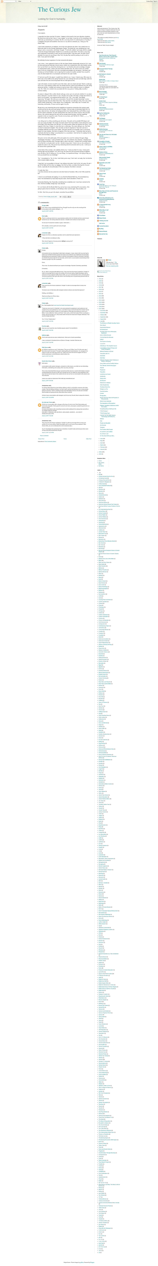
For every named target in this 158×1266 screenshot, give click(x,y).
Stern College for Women (105, 1087)
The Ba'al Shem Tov (105, 387)
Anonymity (101, 520)
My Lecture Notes (110, 40)
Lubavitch (101, 854)
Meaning (101, 873)
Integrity (101, 778)
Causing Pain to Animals (105, 599)
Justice (100, 817)
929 (100, 474)
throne (100, 1141)
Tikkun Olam (102, 1145)
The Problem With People (106, 429)
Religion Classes (100, 272)
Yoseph (100, 1219)
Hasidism (101, 732)
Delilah (100, 646)
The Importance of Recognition (107, 403)
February (102, 447)
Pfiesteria (101, 950)
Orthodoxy (101, 931)
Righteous (101, 1003)
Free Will (101, 696)
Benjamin (101, 546)
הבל (100, 1234)
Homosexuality (102, 752)
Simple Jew (101, 1067)
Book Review (102, 583)
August (102, 319)
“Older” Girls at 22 (103, 114)
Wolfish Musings (103, 129)
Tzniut (100, 1169)
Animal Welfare (102, 517)
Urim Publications (103, 1173)
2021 (100, 278)
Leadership (101, 832)
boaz (100, 579)
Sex (100, 1035)
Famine (100, 685)
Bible (100, 560)
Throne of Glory (102, 1143)
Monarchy (101, 892)
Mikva (100, 884)
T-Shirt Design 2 (104, 411)
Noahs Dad (102, 79)
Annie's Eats (102, 101)
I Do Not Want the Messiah (106, 337)
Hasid (100, 730)
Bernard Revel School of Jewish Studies (109, 553)
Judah (100, 813)
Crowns (101, 180)
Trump (100, 1156)
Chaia (100, 605)
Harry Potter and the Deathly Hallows (109, 363)
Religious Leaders (103, 994)
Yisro (100, 1209)
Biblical (100, 568)
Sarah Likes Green (47, 361)
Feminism (101, 687)
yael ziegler (101, 1193)
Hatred (101, 339)
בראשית (100, 1232)
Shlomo (100, 1057)
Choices (101, 618)
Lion (100, 843)
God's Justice (102, 717)
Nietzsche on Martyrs (105, 382)
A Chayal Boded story (105, 204)
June (101, 438)
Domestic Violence (103, 652)
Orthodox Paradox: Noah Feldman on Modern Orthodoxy (109, 360)
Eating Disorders (103, 659)
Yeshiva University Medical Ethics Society (109, 1202)
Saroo (100, 1020)
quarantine (101, 972)
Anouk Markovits (103, 524)
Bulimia (100, 590)
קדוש (100, 1248)
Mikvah (100, 886)
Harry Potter (102, 728)
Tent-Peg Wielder (103, 1111)
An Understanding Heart (105, 509)
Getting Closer (102, 711)
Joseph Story (102, 810)
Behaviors (101, 539)
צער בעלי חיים (102, 1247)
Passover (101, 942)
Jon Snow (101, 800)
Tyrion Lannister (103, 1160)
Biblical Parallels (103, 569)
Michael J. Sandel (103, 882)
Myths (100, 905)
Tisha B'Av (102, 372)
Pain (100, 935)
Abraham (101, 489)
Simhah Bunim (102, 1065)
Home (65, 439)
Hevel (100, 737)
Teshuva (101, 1113)
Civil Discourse (102, 622)
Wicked (100, 1187)
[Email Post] (60, 196)
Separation (101, 1033)
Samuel (100, 1014)
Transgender (102, 1154)
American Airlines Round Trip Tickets (108, 504)
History (100, 741)
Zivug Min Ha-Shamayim (105, 1228)
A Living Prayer (103, 97)
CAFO (100, 596)
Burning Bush (102, 594)
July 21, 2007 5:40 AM (47, 380)
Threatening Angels (103, 1138)
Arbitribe (101, 179)
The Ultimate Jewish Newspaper (108, 365)
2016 (100, 289)
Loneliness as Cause (105, 374)
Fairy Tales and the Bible (105, 683)
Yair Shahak (102, 1195)
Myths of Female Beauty (105, 907)
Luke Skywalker (103, 856)
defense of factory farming (105, 644)
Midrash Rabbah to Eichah (106, 351)
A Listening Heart (103, 478)
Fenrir (100, 689)
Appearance (102, 526)
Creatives (101, 633)
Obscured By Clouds (104, 157)
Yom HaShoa (102, 1211)
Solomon (101, 1078)
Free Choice (102, 211)
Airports (102, 367)
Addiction (101, 498)
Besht (100, 556)
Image (100, 772)
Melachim (101, 875)
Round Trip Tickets (103, 1005)
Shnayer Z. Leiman (103, 1061)
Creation (101, 631)
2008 (100, 306)
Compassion (102, 624)
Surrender (102, 355)
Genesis (101, 709)
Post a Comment (44, 435)
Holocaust (101, 747)
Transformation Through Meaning (107, 1152)
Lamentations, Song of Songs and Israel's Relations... (108, 348)
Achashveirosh (102, 495)
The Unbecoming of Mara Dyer (106, 1132)
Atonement (101, 528)
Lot (99, 851)
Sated (100, 1022)
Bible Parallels (102, 566)
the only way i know (47, 402)
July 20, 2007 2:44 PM (47, 228)
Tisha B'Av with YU (104, 353)
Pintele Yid (101, 960)
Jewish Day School (103, 795)
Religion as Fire (104, 389)
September (103, 317)
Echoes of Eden (103, 661)
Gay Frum (101, 706)
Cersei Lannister (103, 601)
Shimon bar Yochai (103, 1055)
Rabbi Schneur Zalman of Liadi (106, 988)
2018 (100, 285)
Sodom (100, 1076)
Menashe (101, 877)
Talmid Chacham (103, 1098)
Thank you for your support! (105, 119)
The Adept (101, 1119)
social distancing (103, 1072)
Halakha (101, 726)
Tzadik (100, 1166)
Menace (101, 164)
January (102, 449)
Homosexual (102, 751)
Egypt (100, 665)
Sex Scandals (102, 1039)
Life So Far (102, 223)
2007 (100, 308)
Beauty (100, 537)
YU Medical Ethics (103, 1220)
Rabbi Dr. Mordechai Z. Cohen (106, 985)
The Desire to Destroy (105, 341)
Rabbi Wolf (101, 990)
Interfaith (101, 782)
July (101, 321)
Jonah (100, 802)
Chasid (100, 609)
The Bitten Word (103, 85)
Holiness (101, 745)
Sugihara (101, 1089)
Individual (101, 774)
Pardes (100, 937)
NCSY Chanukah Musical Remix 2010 (108, 910)
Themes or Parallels (104, 1134)
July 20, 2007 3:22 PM (47, 298)
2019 (100, 283)
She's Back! (103, 325)
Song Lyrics (103, 378)
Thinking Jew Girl (103, 220)
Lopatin (100, 847)
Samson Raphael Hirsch (105, 1013)
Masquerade (102, 871)
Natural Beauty (103, 231)
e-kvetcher (45, 233)
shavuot (101, 1048)
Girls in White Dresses (105, 335)
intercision (101, 780)
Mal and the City (103, 234)
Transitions (101, 70)
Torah (100, 1147)
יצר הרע (100, 1239)
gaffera (82, 1262)
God (101, 421)
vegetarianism (102, 1177)
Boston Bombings (103, 586)
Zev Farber (101, 1224)
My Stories (108, 42)
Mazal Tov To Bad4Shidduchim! (106, 153)
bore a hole (101, 584)
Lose (100, 849)
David (100, 637)
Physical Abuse (102, 957)
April (101, 443)
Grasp (100, 721)
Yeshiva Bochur (102, 1199)
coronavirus (102, 627)
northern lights (102, 922)
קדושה (100, 1250)
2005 (100, 454)
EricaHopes (102, 215)
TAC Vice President (103, 1093)
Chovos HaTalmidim (104, 620)
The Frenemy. (102, 107)
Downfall (101, 654)
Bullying (101, 592)
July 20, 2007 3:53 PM (47, 330)
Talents (100, 1097)
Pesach (100, 948)
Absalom (101, 491)
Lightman (101, 841)
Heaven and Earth (103, 93)
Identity (100, 770)
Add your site (105, 272)
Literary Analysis (103, 845)
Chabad (101, 603)
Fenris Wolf (101, 691)
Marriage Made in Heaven (105, 869)
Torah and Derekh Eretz (104, 1149)
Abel (100, 487)
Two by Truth (102, 173)
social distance (102, 1070)
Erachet (44, 326)
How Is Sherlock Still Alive (105, 754)
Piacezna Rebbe (103, 958)
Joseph (100, 808)
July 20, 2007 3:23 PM (47, 321)
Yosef (100, 1217)
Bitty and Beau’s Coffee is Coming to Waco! (108, 80)
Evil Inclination (102, 676)
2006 (100, 452)
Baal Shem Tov (102, 533)
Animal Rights (102, 515)
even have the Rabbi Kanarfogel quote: (64, 305)
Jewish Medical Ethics (104, 798)
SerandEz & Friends (104, 141)
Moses (100, 894)
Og (99, 925)
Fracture (101, 695)
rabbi (100, 977)
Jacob (100, 789)
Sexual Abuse (102, 1041)
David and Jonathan (104, 639)
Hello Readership (104, 385)
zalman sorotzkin (103, 1222)
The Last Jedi (102, 1126)
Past (100, 944)
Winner (100, 1189)
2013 (100, 296)
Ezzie (43, 216)
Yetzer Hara (102, 1207)
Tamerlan (101, 1104)
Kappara (101, 819)
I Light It (100, 769)
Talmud (100, 1100)
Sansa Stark (102, 1016)
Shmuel (100, 1059)
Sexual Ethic (102, 1044)
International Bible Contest (105, 784)
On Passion (103, 380)
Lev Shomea (102, 836)
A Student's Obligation (104, 482)
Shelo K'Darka (102, 1050)
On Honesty (103, 425)
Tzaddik (101, 1164)
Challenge (101, 607)
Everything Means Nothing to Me (108, 409)
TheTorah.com (102, 1136)
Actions (100, 497)
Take (100, 1095)
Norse (100, 918)
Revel (100, 1001)
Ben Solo (101, 545)
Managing (101, 864)
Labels (100, 830)
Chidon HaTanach (103, 614)
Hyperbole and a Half (104, 162)
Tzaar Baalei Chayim (104, 1162)
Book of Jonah (102, 581)
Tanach (100, 1106)
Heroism (101, 736)
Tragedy (101, 1151)
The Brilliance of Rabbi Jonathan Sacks (110, 323)
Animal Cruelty (102, 513)
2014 (100, 293)
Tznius (100, 1167)
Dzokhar (101, 655)
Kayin (100, 821)
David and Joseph (103, 640)
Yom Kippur (101, 1213)
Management (102, 862)
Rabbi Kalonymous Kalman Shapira (107, 986)
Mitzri (100, 890)
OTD (100, 933)
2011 (100, 300)
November (103, 312)
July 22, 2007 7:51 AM (47, 415)
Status (100, 1082)
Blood (100, 577)
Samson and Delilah (104, 1011)
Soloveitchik (102, 1080)
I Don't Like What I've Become (105, 130)
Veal (100, 1175)
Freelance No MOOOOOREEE (106, 109)
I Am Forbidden (102, 767)
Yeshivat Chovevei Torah (105, 1206)
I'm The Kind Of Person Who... (107, 436)
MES (100, 881)
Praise (100, 175)
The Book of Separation (104, 1121)
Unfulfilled (101, 1171)
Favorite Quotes (104, 391)
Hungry (100, 765)
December (103, 310)
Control (102, 393)
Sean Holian (102, 1027)
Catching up (102, 206)
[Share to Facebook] (68, 197)
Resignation (103, 395)
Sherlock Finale (102, 1054)
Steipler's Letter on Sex (104, 1085)
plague (100, 962)
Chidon (100, 612)
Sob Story (102, 358)
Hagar (100, 724)
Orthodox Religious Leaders (106, 929)
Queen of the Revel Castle (105, 973)
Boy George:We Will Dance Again (106, 64)
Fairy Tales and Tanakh (104, 682)
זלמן (100, 1237)
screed (100, 1026)
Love (100, 853)
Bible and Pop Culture (104, 562)
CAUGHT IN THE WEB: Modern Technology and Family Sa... (108, 416)
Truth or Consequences (104, 169)
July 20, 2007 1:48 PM (47, 211)
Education (101, 663)
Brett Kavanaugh (103, 588)
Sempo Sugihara (103, 1031)
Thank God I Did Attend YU (105, 1117)
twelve (100, 193)
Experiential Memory (105, 327)
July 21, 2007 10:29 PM (48, 397)
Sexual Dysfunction (103, 1042)
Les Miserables (102, 834)
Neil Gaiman (102, 912)
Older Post (88, 439)
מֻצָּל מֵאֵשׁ (101, 1243)
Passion (101, 940)
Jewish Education (103, 797)
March (102, 445)
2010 (100, 302)
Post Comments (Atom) (50, 441)
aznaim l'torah (102, 531)
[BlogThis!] (65, 197)
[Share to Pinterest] (70, 197)
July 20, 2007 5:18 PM (47, 342)
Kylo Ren (101, 828)
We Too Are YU (102, 1182)
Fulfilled (101, 700)
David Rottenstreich (103, 642)
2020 (100, 280)
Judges (100, 815)
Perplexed (102, 370)
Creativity (101, 635)
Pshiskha (101, 966)
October (102, 314)
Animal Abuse (102, 511)
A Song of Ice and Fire (104, 480)
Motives (102, 418)
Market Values (102, 868)
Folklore (101, 693)
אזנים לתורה (101, 1230)
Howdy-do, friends (103, 200)
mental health (102, 879)
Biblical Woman (102, 571)
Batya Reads (102, 218)
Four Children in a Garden (105, 142)
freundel (101, 698)
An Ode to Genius (103, 158)
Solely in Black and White (105, 146)
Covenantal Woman (104, 629)
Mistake (100, 888)
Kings (100, 826)
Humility (101, 763)
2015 (100, 291)
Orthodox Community (104, 927)
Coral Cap (101, 184)
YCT (100, 1197)
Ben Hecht (101, 543)
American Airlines (103, 502)
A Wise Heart (102, 483)
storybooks (102, 376)
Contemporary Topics (104, 626)
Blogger (92, 1262)
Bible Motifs (101, 564)
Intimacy (101, 785)
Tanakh (100, 1108)
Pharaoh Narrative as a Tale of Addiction (109, 953)
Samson (101, 1009)
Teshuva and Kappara (104, 1115)
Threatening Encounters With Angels (108, 1139)
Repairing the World (104, 996)
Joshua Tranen (102, 812)
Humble (101, 761)
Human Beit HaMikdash (104, 759)
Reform (100, 992)
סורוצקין (100, 1245)
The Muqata (102, 118)
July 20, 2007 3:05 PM (47, 243)
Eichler (100, 668)
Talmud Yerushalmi (103, 1102)
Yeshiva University (103, 1200)
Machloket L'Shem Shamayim (106, 858)
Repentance (102, 998)
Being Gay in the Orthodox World (107, 541)
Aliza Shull (101, 500)
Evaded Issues (102, 674)
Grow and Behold (103, 723)
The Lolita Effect (103, 1128)
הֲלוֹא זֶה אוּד (101, 1235)
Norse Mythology (103, 920)
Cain (100, 597)
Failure (100, 680)
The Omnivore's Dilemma (105, 1130)
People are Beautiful (105, 423)
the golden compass (104, 1123)
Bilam (100, 573)
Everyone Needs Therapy (105, 68)
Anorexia (101, 522)
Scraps (44, 205)
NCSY (100, 909)
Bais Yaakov (102, 535)
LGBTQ (100, 840)
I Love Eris (102, 343)
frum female (102, 63)
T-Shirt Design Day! (105, 413)
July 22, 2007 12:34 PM (48, 432)
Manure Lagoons (103, 866)
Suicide (100, 1091)
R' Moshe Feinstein (103, 975)
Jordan (100, 806)
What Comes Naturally (105, 401)
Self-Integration (102, 1029)
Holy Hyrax (45, 347)
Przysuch (101, 964)
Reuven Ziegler (102, 999)
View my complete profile (112, 266)
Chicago (101, 611)
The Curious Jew (59, 9)
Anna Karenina (102, 518)
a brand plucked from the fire (106, 476)
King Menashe (102, 825)
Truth (100, 1158)
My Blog (101, 228)
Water (100, 1180)
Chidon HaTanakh (103, 616)
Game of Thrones (103, 702)
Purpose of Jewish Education (106, 970)
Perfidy (100, 946)
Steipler (100, 1083)
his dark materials (103, 739)
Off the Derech (102, 923)
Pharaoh (101, 951)
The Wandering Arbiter (105, 168)
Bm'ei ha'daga (103, 91)
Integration (101, 776)
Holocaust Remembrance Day (106, 749)
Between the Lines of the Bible (106, 558)
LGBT (100, 838)
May (101, 440)
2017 (100, 287)
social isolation (102, 1074)
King (100, 823)
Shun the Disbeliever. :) (104, 137)
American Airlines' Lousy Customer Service (109, 506)
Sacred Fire (101, 1007)
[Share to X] (67, 197)
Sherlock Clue (102, 1052)
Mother (100, 899)
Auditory (101, 530)
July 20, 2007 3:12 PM (47, 278)
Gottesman (101, 719)
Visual (100, 1179)
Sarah (100, 1018)
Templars (102, 427)
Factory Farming (103, 678)
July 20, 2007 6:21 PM (47, 356)
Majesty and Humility (104, 860)
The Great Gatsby (103, 1125)
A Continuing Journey (104, 125)
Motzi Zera (101, 901)
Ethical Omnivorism (103, 672)
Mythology (101, 903)
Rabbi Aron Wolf (103, 981)
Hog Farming (102, 743)
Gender (100, 708)
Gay (100, 704)
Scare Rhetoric (102, 1024)
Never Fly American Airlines (105, 916)
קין (99, 1252)
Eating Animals (102, 657)
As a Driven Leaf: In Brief (106, 431)
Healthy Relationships (104, 734)
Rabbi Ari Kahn (102, 979)
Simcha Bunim (102, 1063)
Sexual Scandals (103, 1046)
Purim (100, 968)
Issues (100, 787)
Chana (43, 248)
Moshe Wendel (102, 897)
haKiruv (44, 335)
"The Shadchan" (102, 148)
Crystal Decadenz (104, 226)
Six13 (100, 1069)
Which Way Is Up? (104, 210)
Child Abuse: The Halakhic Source (108, 345)
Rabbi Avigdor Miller (104, 983)
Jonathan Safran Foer (104, 804)
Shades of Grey (103, 152)
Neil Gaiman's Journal (105, 74)
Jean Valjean (102, 791)
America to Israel (103, 123)
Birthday (101, 575)
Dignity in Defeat (103, 650)
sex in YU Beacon (103, 1037)
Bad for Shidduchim (104, 113)
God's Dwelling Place (104, 715)
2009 (100, 304)
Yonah (100, 1215)
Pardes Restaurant (103, 938)
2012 (100, 298)
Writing (100, 1191)
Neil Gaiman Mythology (104, 914)
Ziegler (100, 1226)
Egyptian (101, 667)
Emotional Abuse (103, 670)
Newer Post (41, 439)
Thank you (101, 75)
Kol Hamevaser (104, 329)
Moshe (100, 896)
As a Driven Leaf (104, 433)
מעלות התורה (102, 1241)
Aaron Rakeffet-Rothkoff (105, 485)
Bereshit (101, 548)
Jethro (100, 793)
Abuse (100, 493)
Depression (101, 648)
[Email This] (63, 197)
